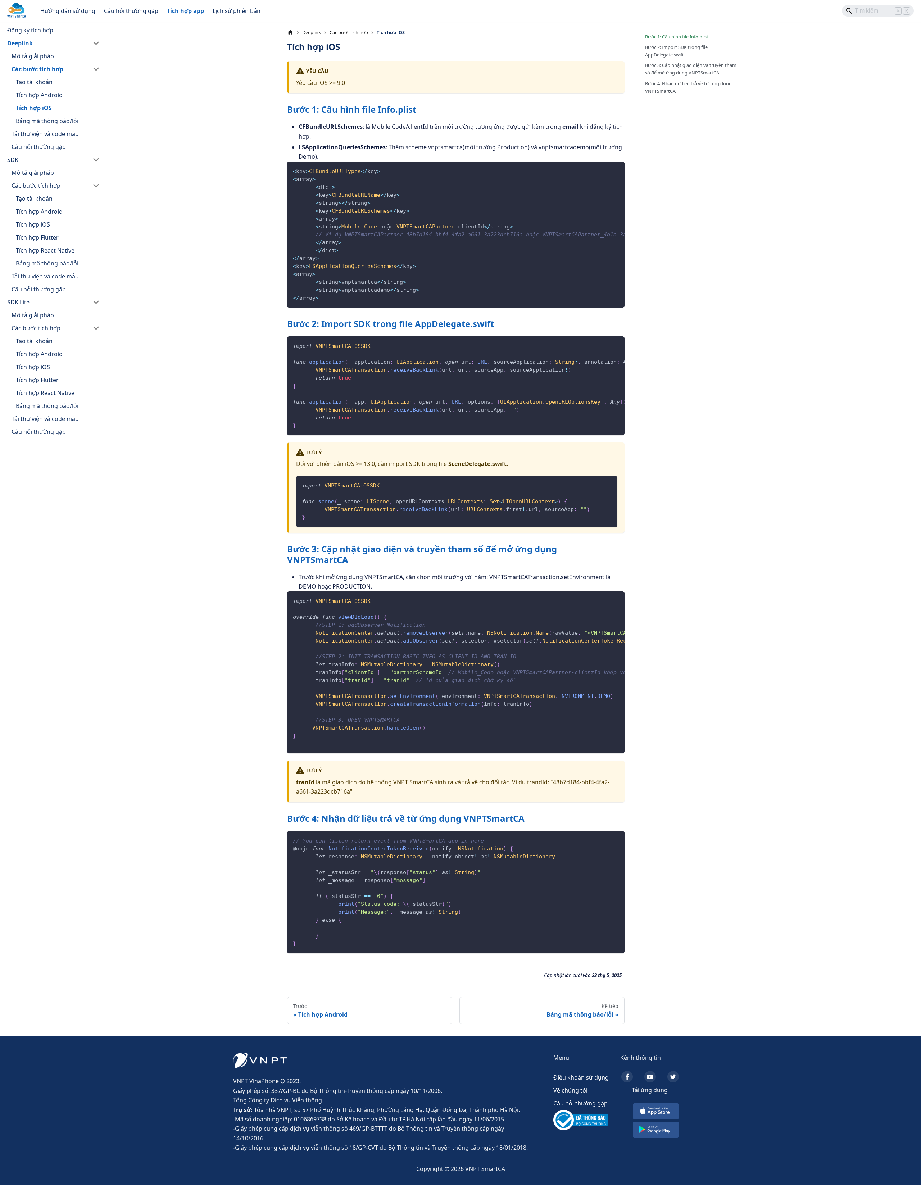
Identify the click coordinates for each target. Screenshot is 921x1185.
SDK (12, 160)
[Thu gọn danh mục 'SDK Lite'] (96, 302)
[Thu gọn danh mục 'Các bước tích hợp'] (96, 69)
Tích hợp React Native (45, 250)
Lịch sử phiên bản (236, 11)
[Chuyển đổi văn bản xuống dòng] (602, 170)
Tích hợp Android (39, 95)
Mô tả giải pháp (33, 56)
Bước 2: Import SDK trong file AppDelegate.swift (676, 51)
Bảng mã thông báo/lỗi (47, 121)
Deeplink (20, 43)
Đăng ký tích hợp (30, 30)
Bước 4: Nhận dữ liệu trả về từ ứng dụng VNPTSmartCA (688, 87)
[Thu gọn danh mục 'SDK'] (96, 159)
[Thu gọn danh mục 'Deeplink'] (96, 43)
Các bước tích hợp (37, 69)
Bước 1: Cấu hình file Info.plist (676, 36)
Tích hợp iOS (34, 108)
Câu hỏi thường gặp (131, 11)
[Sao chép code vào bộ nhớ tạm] (616, 170)
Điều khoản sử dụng (581, 1077)
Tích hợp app (185, 11)
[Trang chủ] (290, 32)
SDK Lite (18, 302)
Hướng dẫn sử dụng (67, 11)
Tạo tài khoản (34, 82)
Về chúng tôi (570, 1090)
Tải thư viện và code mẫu (45, 134)
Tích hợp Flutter (37, 237)
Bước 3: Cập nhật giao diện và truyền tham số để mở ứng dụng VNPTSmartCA (690, 69)
